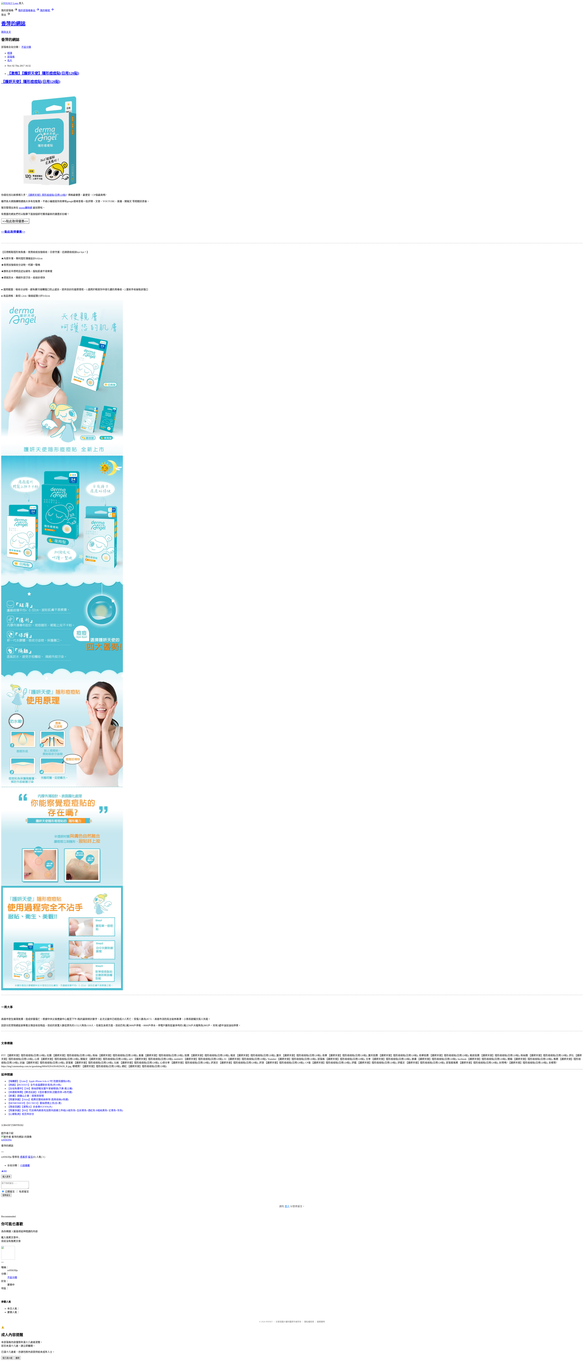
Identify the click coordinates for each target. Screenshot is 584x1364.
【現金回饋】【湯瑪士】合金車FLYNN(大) (29, 1106)
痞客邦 (23, 1157)
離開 (17, 1358)
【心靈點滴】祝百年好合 (20, 1114)
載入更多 (6, 1177)
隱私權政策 (309, 1322)
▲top (4, 1170)
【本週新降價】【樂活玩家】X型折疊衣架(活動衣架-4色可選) (39, 1092)
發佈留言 (6, 1195)
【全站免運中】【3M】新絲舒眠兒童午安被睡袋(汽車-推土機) (40, 1088)
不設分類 (26, 47)
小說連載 (25, 1165)
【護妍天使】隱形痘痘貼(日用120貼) (30, 82)
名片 (9, 60)
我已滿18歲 (7, 1358)
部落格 (11, 56)
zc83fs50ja (6, 1139)
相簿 (9, 53)
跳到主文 (6, 32)
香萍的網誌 (13, 23)
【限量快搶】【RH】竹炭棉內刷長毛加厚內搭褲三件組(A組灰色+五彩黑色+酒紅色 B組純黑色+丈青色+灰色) (65, 1110)
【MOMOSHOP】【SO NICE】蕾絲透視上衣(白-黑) (34, 1103)
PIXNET (269, 1322)
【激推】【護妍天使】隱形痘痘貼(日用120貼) (43, 73)
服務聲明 (321, 1322)
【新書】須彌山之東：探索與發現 (25, 1096)
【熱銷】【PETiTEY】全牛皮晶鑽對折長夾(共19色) (34, 1085)
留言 (30, 1157)
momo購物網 (25, 207)
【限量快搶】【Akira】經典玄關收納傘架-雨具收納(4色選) (38, 1099)
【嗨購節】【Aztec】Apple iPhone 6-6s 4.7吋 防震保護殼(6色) (39, 1081)
